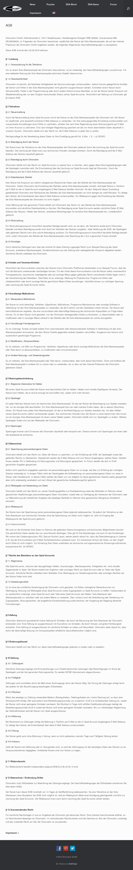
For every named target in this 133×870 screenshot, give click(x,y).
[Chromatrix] (12, 8)
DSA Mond (71, 4)
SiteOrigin (73, 863)
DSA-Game (93, 4)
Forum (113, 4)
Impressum (35, 12)
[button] (128, 8)
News (32, 4)
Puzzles (50, 4)
